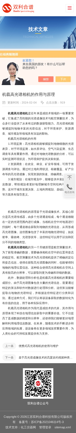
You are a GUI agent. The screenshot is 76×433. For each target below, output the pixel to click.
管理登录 (45, 427)
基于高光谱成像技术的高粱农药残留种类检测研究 (46, 357)
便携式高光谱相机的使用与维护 (38, 346)
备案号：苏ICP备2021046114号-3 (41, 422)
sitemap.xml (63, 427)
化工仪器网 (28, 427)
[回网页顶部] (69, 178)
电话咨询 (69, 192)
